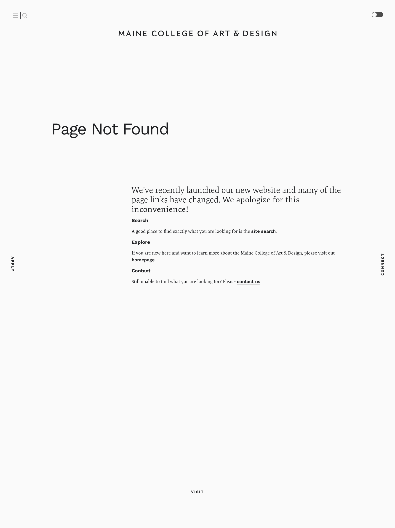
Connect (382, 264)
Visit (197, 492)
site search (263, 231)
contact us (248, 281)
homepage (143, 260)
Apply (12, 264)
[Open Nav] (16, 15)
